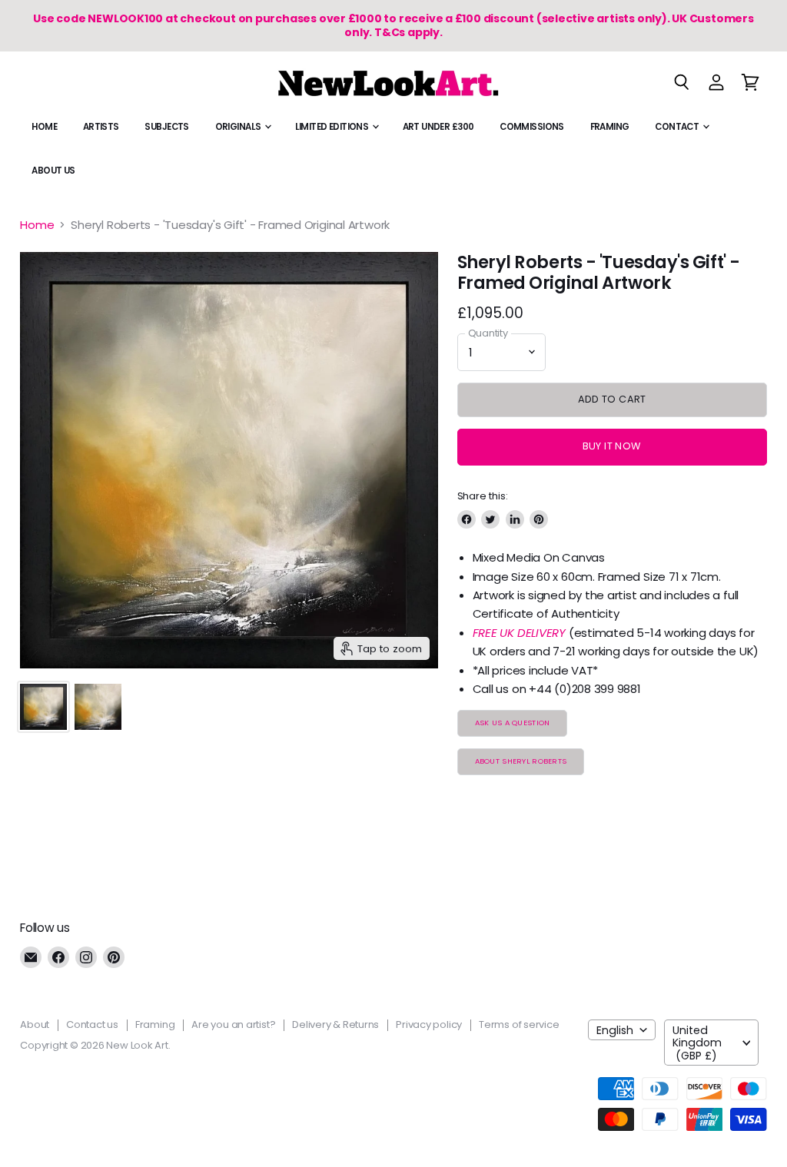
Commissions (532, 127)
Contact (677, 127)
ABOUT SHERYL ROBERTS (521, 761)
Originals (239, 127)
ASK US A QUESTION (512, 723)
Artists (101, 127)
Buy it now (612, 446)
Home (44, 127)
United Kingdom (697, 1043)
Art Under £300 (438, 127)
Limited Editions (332, 127)
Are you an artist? (233, 1024)
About (34, 1024)
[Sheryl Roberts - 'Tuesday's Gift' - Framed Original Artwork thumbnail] (43, 706)
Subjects (166, 127)
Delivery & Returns (335, 1024)
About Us (53, 170)
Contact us (92, 1024)
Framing (609, 127)
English (614, 1030)
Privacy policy (429, 1024)
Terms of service (519, 1024)
